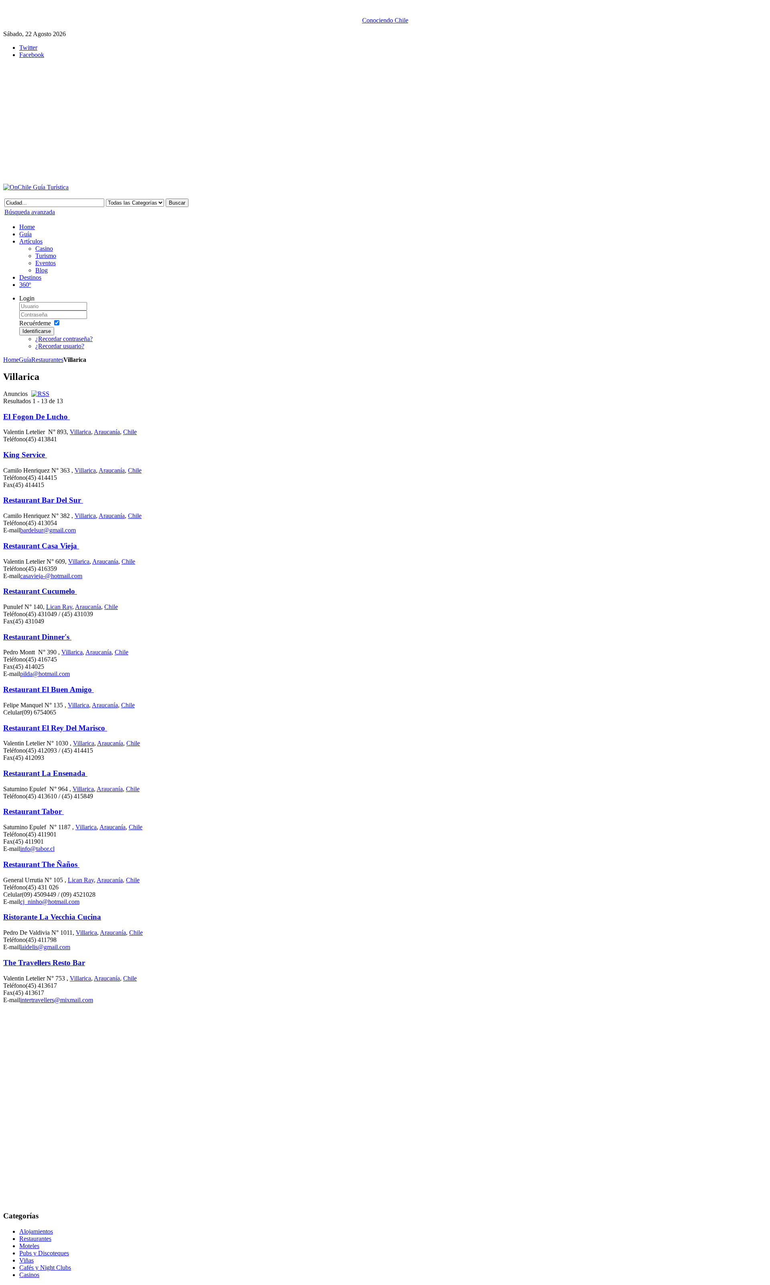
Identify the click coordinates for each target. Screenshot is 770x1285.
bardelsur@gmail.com (48, 530)
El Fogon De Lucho (36, 416)
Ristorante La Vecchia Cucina (52, 917)
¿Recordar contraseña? (64, 338)
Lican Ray (59, 606)
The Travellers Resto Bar (44, 962)
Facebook (31, 54)
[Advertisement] (199, 121)
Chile (130, 431)
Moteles (29, 1245)
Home (11, 359)
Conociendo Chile (385, 20)
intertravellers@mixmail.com (56, 1000)
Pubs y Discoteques (44, 1253)
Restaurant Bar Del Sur (43, 500)
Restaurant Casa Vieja (41, 546)
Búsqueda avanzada (29, 212)
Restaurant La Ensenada (45, 773)
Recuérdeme (35, 323)
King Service (25, 455)
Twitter (28, 47)
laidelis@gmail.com (45, 947)
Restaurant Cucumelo (40, 591)
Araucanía (107, 431)
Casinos (29, 1274)
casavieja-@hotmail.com (51, 575)
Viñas (26, 1260)
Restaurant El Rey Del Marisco (55, 728)
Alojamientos (36, 1231)
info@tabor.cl (37, 848)
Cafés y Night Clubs (45, 1267)
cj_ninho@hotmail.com (49, 901)
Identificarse (36, 331)
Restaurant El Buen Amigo (48, 689)
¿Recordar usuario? (59, 346)
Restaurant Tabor (33, 811)
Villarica (80, 431)
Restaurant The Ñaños (41, 864)
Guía (25, 359)
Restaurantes (47, 359)
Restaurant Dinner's (37, 637)
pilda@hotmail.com (45, 673)
